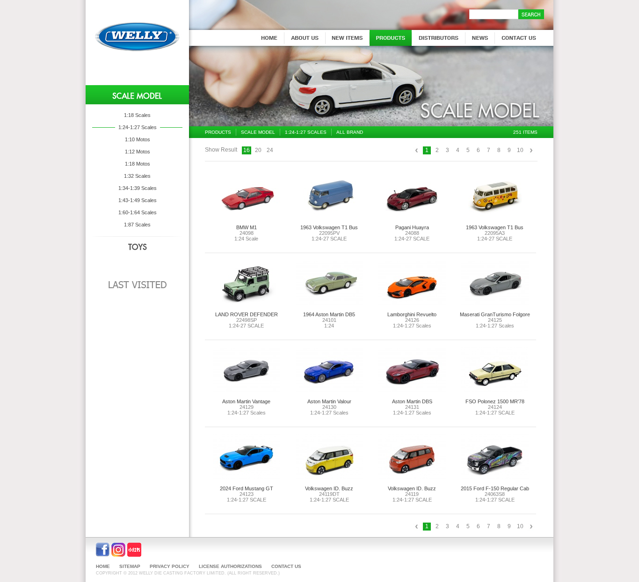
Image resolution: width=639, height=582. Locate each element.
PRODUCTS (218, 132)
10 (520, 150)
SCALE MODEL (258, 132)
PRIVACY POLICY (169, 566)
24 (270, 150)
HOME (103, 566)
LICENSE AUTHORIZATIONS (230, 566)
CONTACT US (286, 566)
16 (246, 150)
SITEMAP (129, 566)
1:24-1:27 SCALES (306, 132)
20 (258, 150)
